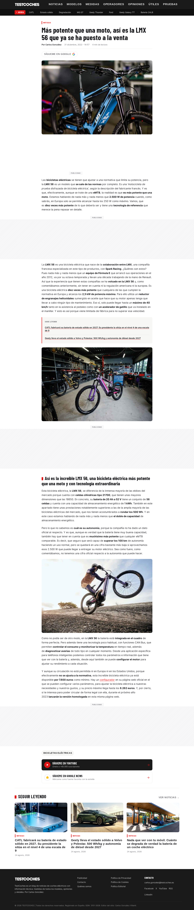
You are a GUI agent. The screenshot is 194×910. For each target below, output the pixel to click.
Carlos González (53, 44)
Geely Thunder (96, 12)
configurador (107, 679)
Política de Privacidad (121, 878)
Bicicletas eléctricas (57, 753)
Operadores (113, 4)
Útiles (154, 4)
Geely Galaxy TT (127, 12)
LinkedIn (148, 894)
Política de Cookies (120, 882)
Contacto (81, 882)
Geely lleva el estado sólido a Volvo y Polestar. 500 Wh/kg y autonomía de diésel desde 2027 (96, 843)
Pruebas (170, 4)
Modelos (74, 4)
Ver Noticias (169, 797)
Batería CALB (147, 12)
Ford (111, 12)
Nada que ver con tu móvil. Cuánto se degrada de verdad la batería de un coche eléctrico (152, 843)
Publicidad (82, 878)
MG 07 (80, 12)
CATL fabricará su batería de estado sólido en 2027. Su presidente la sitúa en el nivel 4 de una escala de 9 (40, 845)
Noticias (56, 4)
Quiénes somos (84, 886)
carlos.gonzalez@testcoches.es (159, 882)
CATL (31, 12)
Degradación (65, 12)
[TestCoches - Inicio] (27, 4)
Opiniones (136, 4)
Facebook (149, 888)
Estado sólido (46, 12)
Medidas (92, 4)
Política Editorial (118, 886)
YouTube (163, 888)
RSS (171, 888)
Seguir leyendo (32, 796)
